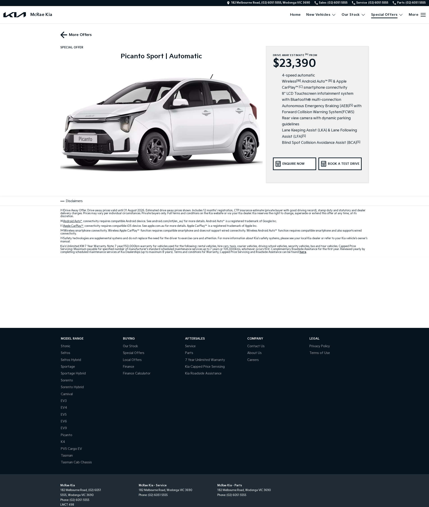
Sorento (67, 380)
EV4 (64, 408)
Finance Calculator (136, 373)
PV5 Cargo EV (71, 449)
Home (295, 15)
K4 (63, 442)
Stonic (65, 346)
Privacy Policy (319, 346)
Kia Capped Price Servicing (205, 367)
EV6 (64, 421)
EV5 (64, 415)
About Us (254, 353)
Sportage (68, 367)
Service (190, 346)
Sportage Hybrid (73, 373)
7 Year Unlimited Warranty (205, 360)
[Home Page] (14, 14)
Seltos (65, 353)
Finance (128, 367)
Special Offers (384, 15)
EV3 (64, 401)
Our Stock (351, 15)
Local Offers (132, 360)
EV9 (64, 428)
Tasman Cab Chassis (76, 462)
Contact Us (256, 346)
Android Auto (72, 221)
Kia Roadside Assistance (203, 373)
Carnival (67, 394)
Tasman (67, 455)
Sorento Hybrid (72, 387)
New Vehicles (318, 15)
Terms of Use (319, 353)
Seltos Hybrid (71, 360)
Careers (253, 360)
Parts (189, 353)
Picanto (66, 435)
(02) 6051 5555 (79, 500)
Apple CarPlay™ (73, 226)
